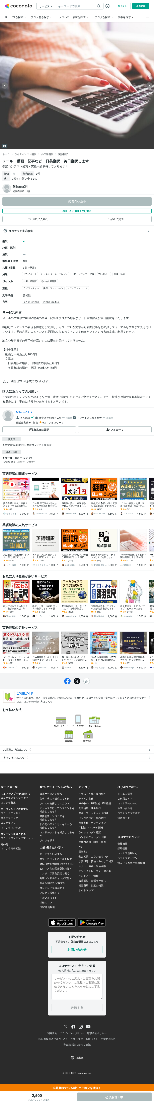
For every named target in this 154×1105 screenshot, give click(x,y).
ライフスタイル (31, 288)
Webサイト (103, 274)
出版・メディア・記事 (83, 274)
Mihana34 (22, 412)
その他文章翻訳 (49, 281)
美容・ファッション (53, 288)
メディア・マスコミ (77, 288)
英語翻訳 (63, 154)
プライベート (30, 274)
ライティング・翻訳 (25, 154)
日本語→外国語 (31, 301)
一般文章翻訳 (30, 281)
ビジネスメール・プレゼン (54, 274)
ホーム (6, 154)
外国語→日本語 (51, 301)
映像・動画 (119, 274)
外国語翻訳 (47, 154)
